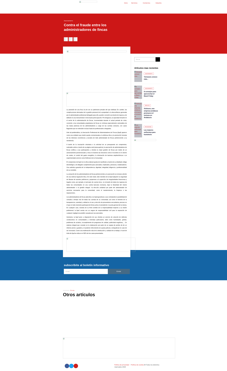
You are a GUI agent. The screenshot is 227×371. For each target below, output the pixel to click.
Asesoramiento (68, 21)
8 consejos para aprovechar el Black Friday (150, 94)
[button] (66, 39)
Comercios (146, 3)
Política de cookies (137, 365)
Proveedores (148, 126)
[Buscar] (158, 59)
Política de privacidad (121, 365)
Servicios (134, 3)
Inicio (126, 3)
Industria (158, 3)
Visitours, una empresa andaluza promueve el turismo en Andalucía (151, 113)
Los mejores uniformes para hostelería (149, 132)
